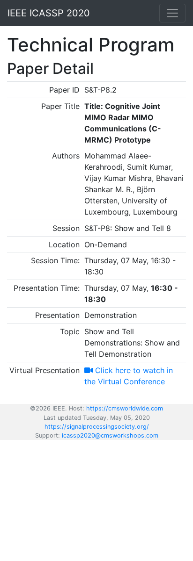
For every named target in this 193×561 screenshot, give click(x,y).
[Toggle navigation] (172, 13)
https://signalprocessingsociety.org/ (97, 426)
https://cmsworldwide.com (124, 408)
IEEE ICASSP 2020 (48, 13)
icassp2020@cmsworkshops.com (110, 435)
